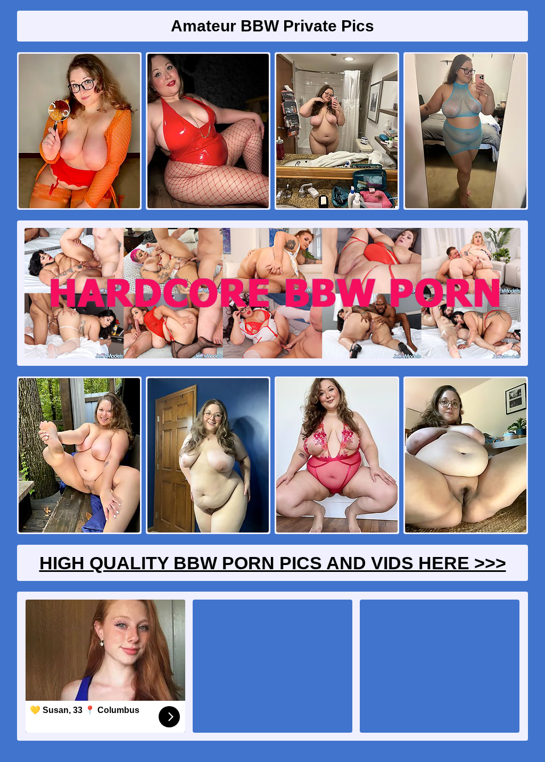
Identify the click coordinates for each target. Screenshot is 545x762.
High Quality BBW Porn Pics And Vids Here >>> (272, 563)
